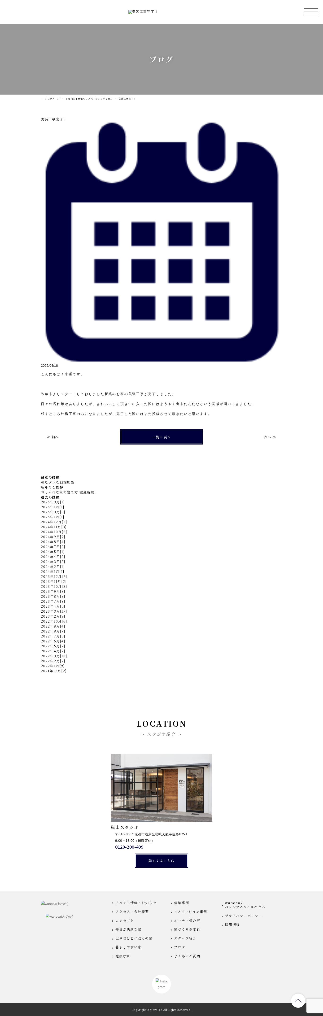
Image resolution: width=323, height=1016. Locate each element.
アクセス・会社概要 (132, 912)
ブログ (179, 947)
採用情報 (232, 925)
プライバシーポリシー (243, 916)
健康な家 (122, 956)
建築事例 (181, 903)
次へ (267, 437)
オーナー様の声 (187, 921)
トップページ (52, 99)
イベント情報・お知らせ (135, 903)
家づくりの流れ (187, 929)
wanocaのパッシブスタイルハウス (245, 905)
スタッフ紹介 (185, 938)
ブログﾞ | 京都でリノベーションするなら (89, 99)
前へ (55, 437)
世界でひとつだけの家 (134, 938)
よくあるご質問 (187, 956)
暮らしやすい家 (128, 947)
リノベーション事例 (190, 912)
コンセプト (124, 921)
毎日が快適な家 (128, 929)
